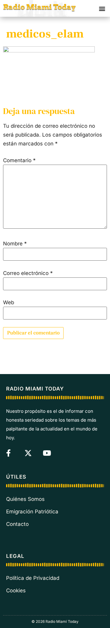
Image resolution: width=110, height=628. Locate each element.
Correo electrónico (28, 273)
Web (8, 302)
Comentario (19, 160)
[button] (102, 8)
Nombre (15, 243)
